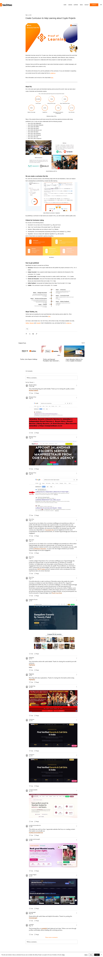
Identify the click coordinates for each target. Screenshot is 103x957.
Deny (91, 954)
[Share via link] (36, 333)
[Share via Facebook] (26, 333)
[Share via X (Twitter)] (29, 333)
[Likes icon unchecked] (30, 393)
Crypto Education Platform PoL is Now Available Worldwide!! (74, 360)
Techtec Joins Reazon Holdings (28, 359)
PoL (27, 328)
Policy (63, 954)
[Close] (101, 955)
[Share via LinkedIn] (33, 333)
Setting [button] (86, 954)
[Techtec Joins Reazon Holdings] (29, 351)
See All (83, 342)
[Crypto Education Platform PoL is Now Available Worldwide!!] (74, 351)
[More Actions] (76, 385)
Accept (96, 954)
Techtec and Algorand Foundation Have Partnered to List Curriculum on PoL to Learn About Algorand (51, 360)
